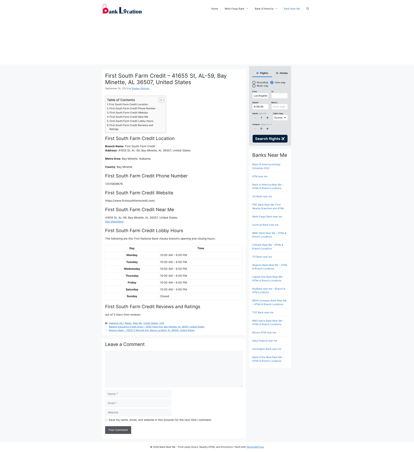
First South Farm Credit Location (128, 104)
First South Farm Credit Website (129, 112)
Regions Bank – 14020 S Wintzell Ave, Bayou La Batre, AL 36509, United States (152, 330)
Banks (128, 323)
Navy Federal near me (264, 340)
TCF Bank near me (262, 312)
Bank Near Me (292, 8)
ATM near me (259, 176)
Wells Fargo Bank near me (267, 216)
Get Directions (114, 221)
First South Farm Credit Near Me (129, 116)
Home (214, 8)
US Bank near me (262, 196)
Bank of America (264, 8)
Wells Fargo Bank (234, 8)
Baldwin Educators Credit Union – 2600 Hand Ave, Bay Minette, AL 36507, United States (156, 326)
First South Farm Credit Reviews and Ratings (131, 127)
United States (150, 323)
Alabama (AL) (116, 323)
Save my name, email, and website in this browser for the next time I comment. (160, 419)
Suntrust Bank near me (265, 224)
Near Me (137, 323)
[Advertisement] (207, 41)
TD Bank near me (262, 256)
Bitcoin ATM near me (264, 332)
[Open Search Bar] (307, 9)
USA (161, 323)
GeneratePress (255, 446)
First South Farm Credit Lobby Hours (131, 121)
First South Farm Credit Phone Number (132, 108)
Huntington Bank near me (266, 348)
